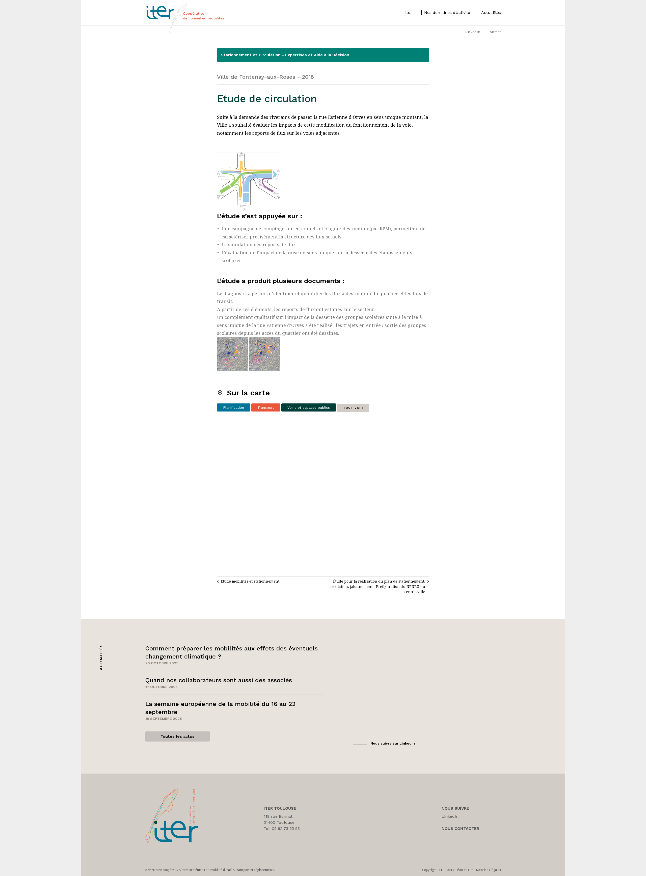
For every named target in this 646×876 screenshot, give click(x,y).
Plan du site (465, 870)
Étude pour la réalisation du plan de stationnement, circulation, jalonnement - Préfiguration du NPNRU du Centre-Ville (377, 586)
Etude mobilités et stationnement (250, 581)
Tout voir (353, 407)
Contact (494, 32)
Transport (265, 407)
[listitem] (407, 12)
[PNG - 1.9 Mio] (248, 353)
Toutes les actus (177, 736)
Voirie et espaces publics (308, 407)
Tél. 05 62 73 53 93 (282, 828)
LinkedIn (472, 32)
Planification (233, 407)
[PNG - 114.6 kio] (248, 181)
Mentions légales (488, 870)
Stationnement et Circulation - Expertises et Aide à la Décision (285, 54)
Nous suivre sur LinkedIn (392, 743)
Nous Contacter (460, 828)
